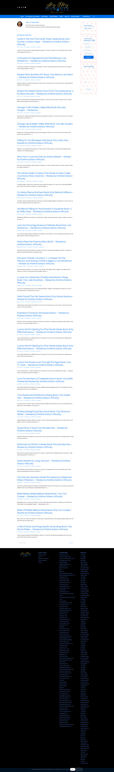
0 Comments (26, 47)
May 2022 (83, 625)
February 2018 (84, 719)
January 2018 (84, 721)
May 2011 (83, 761)
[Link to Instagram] (21, 7)
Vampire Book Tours (64, 715)
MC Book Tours (63, 647)
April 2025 (83, 560)
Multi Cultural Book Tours (65, 660)
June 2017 (83, 733)
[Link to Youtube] (25, 7)
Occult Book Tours (64, 674)
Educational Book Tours (65, 610)
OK (72, 769)
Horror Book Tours (64, 634)
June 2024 (83, 579)
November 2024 (85, 569)
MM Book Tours (63, 654)
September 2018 (85, 706)
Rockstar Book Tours (64, 689)
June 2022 (83, 623)
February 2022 (84, 630)
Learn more (79, 769)
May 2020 (83, 669)
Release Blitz (62, 685)
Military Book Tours (64, 652)
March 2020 (83, 673)
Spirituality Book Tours (65, 697)
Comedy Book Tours (64, 588)
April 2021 (83, 649)
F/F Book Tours (63, 614)
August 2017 (84, 730)
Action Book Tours (64, 555)
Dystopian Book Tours (65, 608)
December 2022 (85, 612)
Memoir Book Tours (64, 649)
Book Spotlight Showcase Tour (67, 575)
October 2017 (84, 726)
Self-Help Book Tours (64, 695)
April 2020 (83, 671)
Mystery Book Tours (64, 665)
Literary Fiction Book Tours (66, 643)
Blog (60, 569)
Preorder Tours (63, 684)
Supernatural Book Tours (65, 702)
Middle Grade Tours (64, 650)
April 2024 (83, 582)
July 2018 (83, 709)
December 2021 (85, 634)
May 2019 (83, 691)
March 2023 (83, 606)
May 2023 (83, 603)
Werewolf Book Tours (64, 717)
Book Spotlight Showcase (66, 573)
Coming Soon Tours (64, 591)
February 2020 (84, 674)
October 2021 (84, 638)
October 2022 (84, 615)
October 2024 (84, 571)
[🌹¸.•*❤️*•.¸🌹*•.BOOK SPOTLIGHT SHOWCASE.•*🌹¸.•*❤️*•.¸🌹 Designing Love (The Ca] (86, 85)
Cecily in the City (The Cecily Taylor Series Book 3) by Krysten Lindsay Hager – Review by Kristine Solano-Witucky (43, 42)
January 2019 (84, 698)
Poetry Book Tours (64, 678)
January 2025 (84, 566)
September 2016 (85, 748)
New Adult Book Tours (65, 671)
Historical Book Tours (64, 630)
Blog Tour (61, 571)
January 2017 (84, 743)
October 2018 (84, 704)
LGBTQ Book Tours (64, 641)
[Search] (93, 16)
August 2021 (84, 641)
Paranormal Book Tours (65, 676)
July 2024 (83, 577)
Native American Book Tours (66, 669)
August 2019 (84, 685)
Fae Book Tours (63, 615)
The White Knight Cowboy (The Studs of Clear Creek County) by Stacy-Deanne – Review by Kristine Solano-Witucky (45, 176)
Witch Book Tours (63, 721)
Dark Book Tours (63, 606)
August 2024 (84, 575)
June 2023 (83, 601)
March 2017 (83, 739)
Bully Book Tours (63, 577)
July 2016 (83, 752)
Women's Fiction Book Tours (66, 724)
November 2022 (85, 614)
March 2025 (83, 562)
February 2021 (84, 652)
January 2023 (84, 610)
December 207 (84, 763)
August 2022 (84, 619)
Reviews (33, 47)
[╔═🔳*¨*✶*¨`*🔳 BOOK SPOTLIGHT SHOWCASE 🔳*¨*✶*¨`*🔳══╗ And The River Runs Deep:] (86, 70)
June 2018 (83, 711)
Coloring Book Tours (64, 586)
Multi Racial (62, 661)
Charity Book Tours (64, 579)
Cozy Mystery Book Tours (65, 603)
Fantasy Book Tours (64, 623)
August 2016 (84, 750)
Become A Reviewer (43, 558)
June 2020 (83, 667)
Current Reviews (42, 560)
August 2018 (84, 708)
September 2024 (85, 573)
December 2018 (85, 700)
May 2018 (83, 713)
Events (40, 562)
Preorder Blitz (62, 682)
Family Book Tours (64, 621)
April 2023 (83, 604)
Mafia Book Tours (63, 645)
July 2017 (83, 732)
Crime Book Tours (63, 604)
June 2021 (83, 645)
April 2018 (83, 715)
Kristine (39, 47)
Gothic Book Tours (64, 628)
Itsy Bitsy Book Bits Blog (65, 639)
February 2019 (84, 697)
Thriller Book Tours (64, 709)
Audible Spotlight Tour (64, 564)
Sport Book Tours (63, 698)
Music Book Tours (63, 663)
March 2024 (83, 584)
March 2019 (83, 695)
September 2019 (85, 684)
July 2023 (83, 599)
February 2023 (84, 608)
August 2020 (84, 663)
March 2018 (83, 717)
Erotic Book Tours (63, 612)
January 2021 (84, 654)
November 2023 (85, 591)
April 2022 (83, 626)
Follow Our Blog (42, 555)
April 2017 (83, 737)
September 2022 (85, 617)
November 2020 (85, 658)
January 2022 (84, 632)
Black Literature (63, 567)
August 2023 (84, 597)
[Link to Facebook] (17, 7)
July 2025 (83, 555)
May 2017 (83, 735)
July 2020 (83, 665)
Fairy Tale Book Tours (64, 619)
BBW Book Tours (63, 566)
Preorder (61, 680)
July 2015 (83, 757)
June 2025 (83, 556)
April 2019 (83, 693)
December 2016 (85, 744)
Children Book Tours (64, 580)
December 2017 (85, 722)
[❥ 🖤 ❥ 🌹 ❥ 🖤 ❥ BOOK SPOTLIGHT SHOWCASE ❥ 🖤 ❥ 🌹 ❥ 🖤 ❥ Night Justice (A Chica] (91, 70)
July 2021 (83, 643)
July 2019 (83, 687)
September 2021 (85, 639)
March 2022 (83, 628)
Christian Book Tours (64, 582)
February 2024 (84, 586)
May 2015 (83, 759)
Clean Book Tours (63, 584)
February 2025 (84, 564)
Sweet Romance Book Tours (66, 706)
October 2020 (84, 660)
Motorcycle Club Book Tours (66, 658)
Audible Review (63, 562)
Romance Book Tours (64, 691)
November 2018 (85, 702)
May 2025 (83, 558)
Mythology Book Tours (65, 667)
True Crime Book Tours (65, 711)
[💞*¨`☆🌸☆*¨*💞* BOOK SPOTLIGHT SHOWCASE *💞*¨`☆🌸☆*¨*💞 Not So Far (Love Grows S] (86, 80)
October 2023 (84, 593)
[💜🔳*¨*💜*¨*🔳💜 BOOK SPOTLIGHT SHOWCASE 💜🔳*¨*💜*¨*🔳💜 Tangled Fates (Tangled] (91, 80)
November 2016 (85, 746)
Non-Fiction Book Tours (65, 673)
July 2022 (83, 621)
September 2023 (85, 595)
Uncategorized (63, 713)
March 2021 (83, 650)
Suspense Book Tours (64, 704)
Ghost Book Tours (64, 625)
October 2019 (84, 682)
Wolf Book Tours (63, 722)
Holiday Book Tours (64, 632)
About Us (40, 556)
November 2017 (85, 724)
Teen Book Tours (63, 708)
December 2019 (85, 678)
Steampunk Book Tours (65, 700)
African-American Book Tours (66, 558)
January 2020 (84, 676)
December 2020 (85, 656)
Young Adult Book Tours (65, 726)
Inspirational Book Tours (65, 636)
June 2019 (83, 689)
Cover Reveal (62, 601)
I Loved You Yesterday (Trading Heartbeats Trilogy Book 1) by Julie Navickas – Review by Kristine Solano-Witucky (44, 280)
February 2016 (84, 754)
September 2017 (85, 728)
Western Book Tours (64, 719)
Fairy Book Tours (63, 617)
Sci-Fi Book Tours (63, 693)
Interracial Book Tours (64, 638)
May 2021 (83, 647)
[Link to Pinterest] (23, 7)
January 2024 (84, 588)
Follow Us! (88, 89)
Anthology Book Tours (64, 560)
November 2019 (85, 680)
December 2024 (85, 567)
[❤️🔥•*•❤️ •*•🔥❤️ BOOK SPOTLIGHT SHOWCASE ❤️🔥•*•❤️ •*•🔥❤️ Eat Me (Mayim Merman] (91, 85)
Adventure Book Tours (65, 556)
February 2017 (84, 741)
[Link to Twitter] (19, 7)
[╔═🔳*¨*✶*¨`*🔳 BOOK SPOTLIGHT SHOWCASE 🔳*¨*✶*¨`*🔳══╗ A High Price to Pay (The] (86, 75)
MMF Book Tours (63, 656)
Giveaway (61, 626)
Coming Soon (62, 590)
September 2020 (85, 661)
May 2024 (83, 580)
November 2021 (85, 636)
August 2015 (84, 756)
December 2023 (85, 590)
